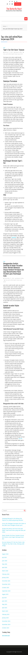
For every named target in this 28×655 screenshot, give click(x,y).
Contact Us (17, 4)
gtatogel (14, 237)
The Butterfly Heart (14, 8)
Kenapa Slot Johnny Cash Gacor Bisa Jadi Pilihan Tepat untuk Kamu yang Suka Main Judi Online (13, 530)
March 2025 (5, 611)
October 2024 (5, 628)
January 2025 (5, 617)
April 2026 (4, 567)
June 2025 (4, 601)
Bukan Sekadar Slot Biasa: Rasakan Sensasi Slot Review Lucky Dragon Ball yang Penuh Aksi (13, 537)
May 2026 (4, 564)
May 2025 (4, 604)
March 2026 (5, 571)
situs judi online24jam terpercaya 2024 (13, 54)
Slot (4, 47)
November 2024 (6, 624)
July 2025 (4, 597)
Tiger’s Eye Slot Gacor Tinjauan (13, 49)
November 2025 (6, 584)
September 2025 (6, 591)
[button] (25, 18)
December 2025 (6, 581)
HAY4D (20, 438)
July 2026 (4, 557)
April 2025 (4, 607)
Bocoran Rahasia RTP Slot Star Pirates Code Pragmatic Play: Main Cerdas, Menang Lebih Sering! (13, 543)
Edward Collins (18, 52)
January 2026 (5, 577)
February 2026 (5, 574)
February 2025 (5, 614)
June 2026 (4, 560)
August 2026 (5, 554)
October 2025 (5, 587)
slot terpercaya (6, 635)
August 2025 (5, 594)
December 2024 (6, 621)
